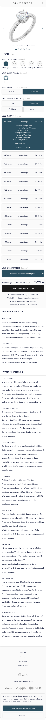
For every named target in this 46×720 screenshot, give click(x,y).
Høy (12, 103)
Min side (23, 652)
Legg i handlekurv (23, 288)
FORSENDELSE (8, 477)
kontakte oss (20, 632)
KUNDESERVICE (8, 613)
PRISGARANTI (7, 379)
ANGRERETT (7, 511)
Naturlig (12, 92)
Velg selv (33, 109)
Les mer (11, 436)
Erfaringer (23, 657)
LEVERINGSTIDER (9, 443)
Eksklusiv (12, 109)
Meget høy (34, 103)
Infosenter (23, 661)
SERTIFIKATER (7, 578)
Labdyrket (34, 92)
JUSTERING (6, 544)
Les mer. (38, 402)
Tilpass (22, 715)
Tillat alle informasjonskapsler (23, 708)
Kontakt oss (7, 462)
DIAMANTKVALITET (10, 409)
